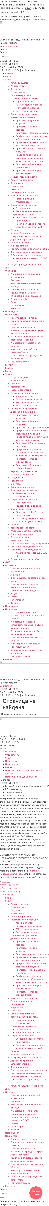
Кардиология (17, 183)
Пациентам (11, 314)
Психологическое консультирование (29, 249)
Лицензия (15, 280)
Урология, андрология (21, 180)
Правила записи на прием (23, 317)
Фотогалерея (17, 305)
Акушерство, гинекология (23, 176)
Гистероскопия (23, 208)
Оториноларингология (22, 192)
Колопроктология (19, 242)
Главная (9, 73)
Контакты (10, 364)
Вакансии (15, 308)
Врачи (8, 76)
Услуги (8, 79)
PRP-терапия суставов (27, 108)
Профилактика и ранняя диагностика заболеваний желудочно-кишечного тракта (31, 158)
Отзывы (14, 302)
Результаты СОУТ (19, 299)
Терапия (14, 230)
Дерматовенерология (21, 239)
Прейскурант (12, 311)
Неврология (16, 186)
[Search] (2, 1198)
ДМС (7, 267)
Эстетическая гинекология (24, 195)
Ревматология (17, 92)
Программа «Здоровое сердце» (32, 133)
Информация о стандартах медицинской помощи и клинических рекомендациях (25, 292)
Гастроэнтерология (20, 95)
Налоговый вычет (19, 352)
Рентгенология (18, 86)
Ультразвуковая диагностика (25, 236)
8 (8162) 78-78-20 (9, 885)
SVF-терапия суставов (27, 111)
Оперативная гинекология (24, 205)
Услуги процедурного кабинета (26, 264)
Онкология (16, 189)
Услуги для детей (19, 82)
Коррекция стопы (25, 101)
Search (3, 49)
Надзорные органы (20, 361)
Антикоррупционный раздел (25, 349)
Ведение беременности (22, 233)
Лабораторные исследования (25, 255)
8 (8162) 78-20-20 (9, 888)
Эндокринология (19, 245)
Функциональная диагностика (26, 252)
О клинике (10, 270)
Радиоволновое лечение (28, 211)
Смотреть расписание (33, 19)
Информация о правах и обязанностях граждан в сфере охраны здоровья (26, 330)
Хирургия (15, 89)
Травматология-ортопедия (24, 98)
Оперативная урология (22, 214)
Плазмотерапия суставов (29, 104)
